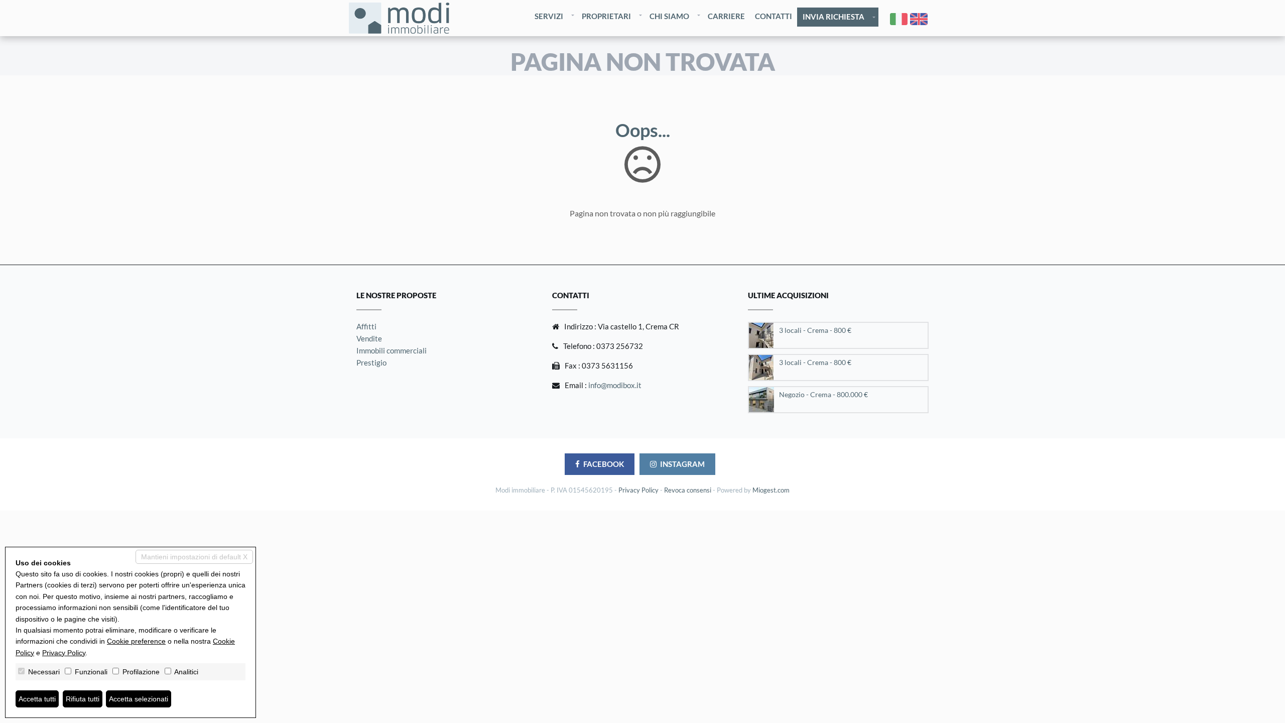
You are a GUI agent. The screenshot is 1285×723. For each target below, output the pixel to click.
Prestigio (371, 362)
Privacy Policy (638, 490)
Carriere (726, 16)
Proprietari (606, 16)
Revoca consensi (687, 490)
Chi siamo (669, 16)
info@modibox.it (614, 385)
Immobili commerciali (391, 350)
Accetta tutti (37, 699)
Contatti (773, 16)
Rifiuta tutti (82, 699)
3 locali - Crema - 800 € (815, 330)
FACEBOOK (603, 463)
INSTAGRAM (682, 463)
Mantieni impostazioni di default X (194, 557)
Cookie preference (136, 641)
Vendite (369, 338)
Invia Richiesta (833, 16)
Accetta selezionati (138, 699)
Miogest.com (771, 490)
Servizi (549, 16)
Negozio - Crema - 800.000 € (823, 394)
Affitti (366, 326)
